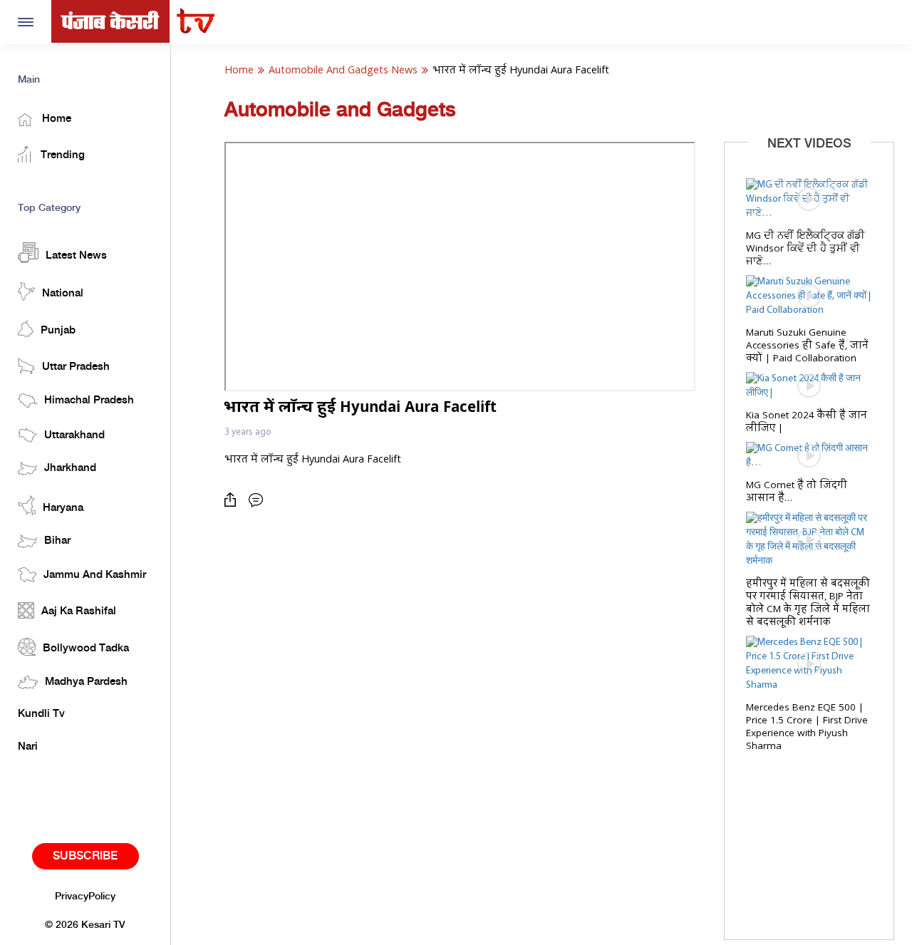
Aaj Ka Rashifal (78, 611)
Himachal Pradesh (89, 400)
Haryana (63, 508)
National (62, 293)
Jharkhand (70, 468)
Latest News (76, 256)
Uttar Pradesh (76, 367)
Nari (28, 747)
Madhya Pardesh (86, 682)
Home (55, 119)
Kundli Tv (41, 714)
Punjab (58, 330)
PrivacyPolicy (85, 897)
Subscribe (85, 856)
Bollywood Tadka (86, 648)
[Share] (233, 500)
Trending (61, 155)
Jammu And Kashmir (94, 575)
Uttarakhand (74, 435)
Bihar (57, 541)
